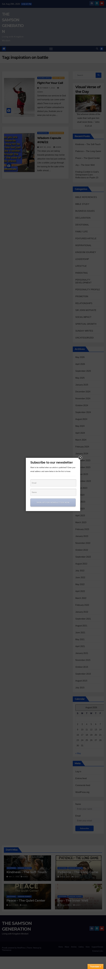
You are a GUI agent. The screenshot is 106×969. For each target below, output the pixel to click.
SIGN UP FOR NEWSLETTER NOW (53, 502)
